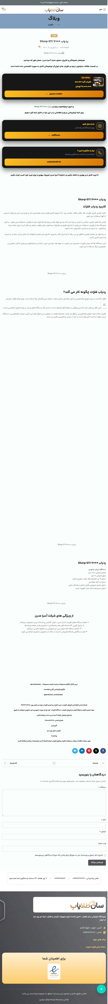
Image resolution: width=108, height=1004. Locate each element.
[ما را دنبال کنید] (54, 130)
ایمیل (102, 831)
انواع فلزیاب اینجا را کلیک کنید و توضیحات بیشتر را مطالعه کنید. (38, 741)
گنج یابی (54, 725)
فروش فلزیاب (66, 710)
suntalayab (64, 47)
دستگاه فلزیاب (56, 710)
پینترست (54, 736)
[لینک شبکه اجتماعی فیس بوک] (103, 751)
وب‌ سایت (102, 843)
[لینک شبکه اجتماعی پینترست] (89, 751)
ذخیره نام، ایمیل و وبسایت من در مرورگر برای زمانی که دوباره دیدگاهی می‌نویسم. (69, 855)
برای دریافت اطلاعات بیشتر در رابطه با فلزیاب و (75, 741)
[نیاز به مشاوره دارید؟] (54, 157)
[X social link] (96, 751)
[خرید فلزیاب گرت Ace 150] (54, 87)
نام (103, 819)
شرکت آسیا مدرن (55, 715)
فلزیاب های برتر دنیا (54, 731)
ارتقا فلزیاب (76, 710)
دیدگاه (102, 787)
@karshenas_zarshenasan (53, 694)
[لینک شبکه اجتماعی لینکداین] (82, 751)
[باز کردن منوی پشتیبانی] (101, 989)
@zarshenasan (35, 684)
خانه (58, 24)
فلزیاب (50, 24)
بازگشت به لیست (54, 763)
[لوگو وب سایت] (54, 9)
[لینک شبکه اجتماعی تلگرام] (75, 751)
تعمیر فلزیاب (47, 705)
